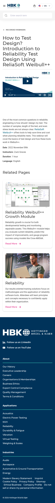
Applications (10, 405)
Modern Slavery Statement (17, 478)
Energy (7, 473)
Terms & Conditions (13, 396)
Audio (6, 460)
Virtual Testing (10, 439)
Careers (7, 375)
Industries (8, 452)
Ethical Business (12, 485)
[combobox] (27, 15)
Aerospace (8, 464)
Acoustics (8, 413)
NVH (5, 422)
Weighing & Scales (13, 443)
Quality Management (14, 392)
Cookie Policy (10, 481)
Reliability (8, 426)
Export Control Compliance (17, 388)
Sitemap (41, 481)
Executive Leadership (14, 371)
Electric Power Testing (15, 417)
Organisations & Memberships (19, 379)
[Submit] (6, 15)
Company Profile (32, 485)
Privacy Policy (26, 481)
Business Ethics (11, 383)
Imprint (39, 478)
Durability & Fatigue (13, 430)
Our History (9, 366)
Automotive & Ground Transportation (23, 469)
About (6, 359)
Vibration (8, 435)
